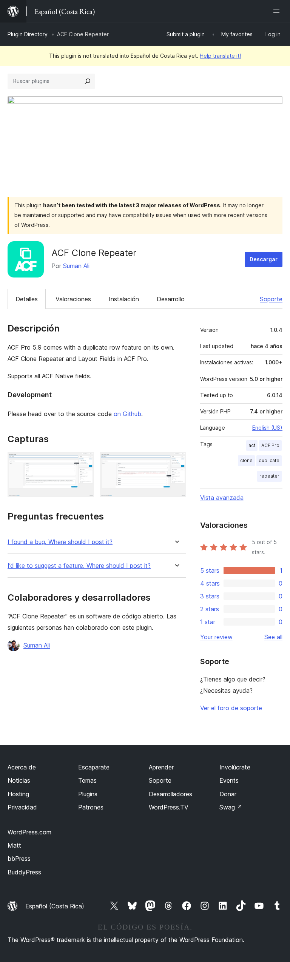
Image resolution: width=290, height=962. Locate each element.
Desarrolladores (170, 794)
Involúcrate (234, 767)
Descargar (264, 259)
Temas (87, 780)
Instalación (124, 299)
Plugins (87, 794)
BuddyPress (24, 872)
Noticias (19, 780)
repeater (269, 476)
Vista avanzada (222, 497)
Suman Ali (76, 266)
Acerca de (22, 767)
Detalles (26, 299)
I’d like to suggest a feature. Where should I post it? (79, 565)
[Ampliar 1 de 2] (84, 462)
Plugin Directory (28, 34)
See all (273, 637)
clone (246, 460)
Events (229, 780)
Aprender (161, 767)
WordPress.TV (168, 807)
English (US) (267, 427)
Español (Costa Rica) (54, 906)
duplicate (269, 460)
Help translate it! (220, 55)
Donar (227, 794)
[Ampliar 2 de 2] (176, 462)
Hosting (18, 794)
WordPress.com (29, 832)
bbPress (19, 858)
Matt (14, 845)
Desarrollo (171, 299)
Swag (230, 807)
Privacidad (22, 807)
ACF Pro (270, 445)
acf (251, 445)
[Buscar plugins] (87, 81)
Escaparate (94, 767)
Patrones (90, 807)
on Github (127, 414)
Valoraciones (73, 299)
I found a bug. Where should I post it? (60, 542)
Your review (216, 637)
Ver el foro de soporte (231, 708)
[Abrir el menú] (278, 11)
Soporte (271, 299)
